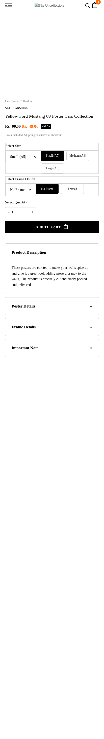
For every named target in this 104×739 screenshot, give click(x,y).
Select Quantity (16, 202)
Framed (72, 189)
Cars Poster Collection (18, 101)
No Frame (47, 189)
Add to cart (48, 227)
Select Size (13, 146)
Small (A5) (52, 155)
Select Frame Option (20, 179)
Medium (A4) (77, 155)
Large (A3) (52, 168)
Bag (94, 5)
